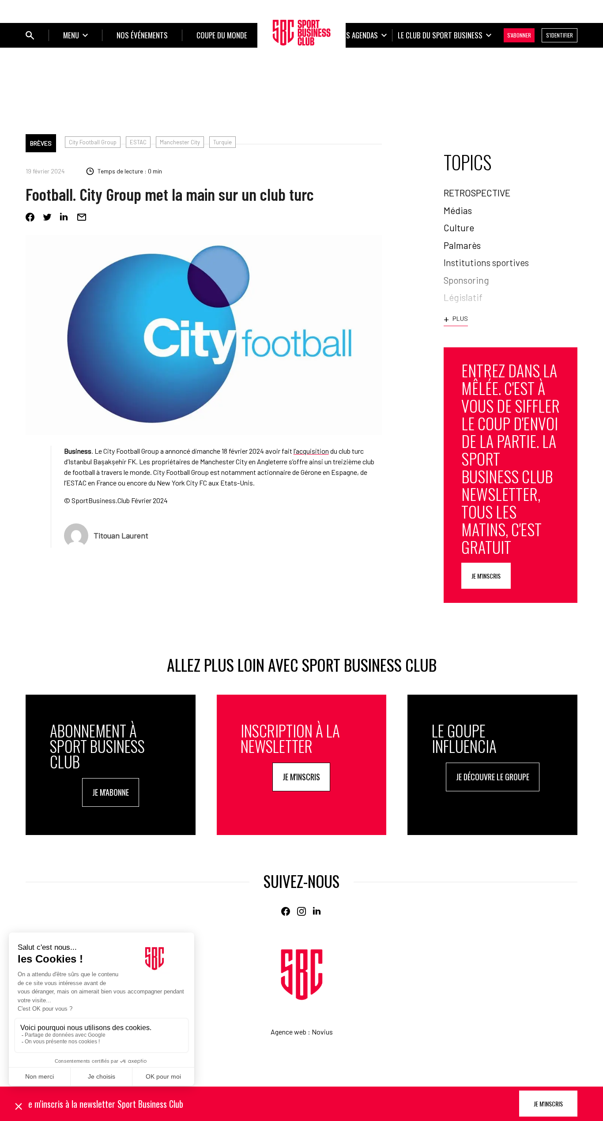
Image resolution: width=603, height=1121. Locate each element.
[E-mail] (81, 217)
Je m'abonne (110, 792)
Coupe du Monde (221, 35)
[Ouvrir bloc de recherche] (30, 35)
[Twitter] (47, 217)
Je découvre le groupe (492, 776)
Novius (322, 1031)
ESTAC (138, 142)
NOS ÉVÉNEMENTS (142, 35)
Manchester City (180, 142)
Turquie (222, 142)
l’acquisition (311, 451)
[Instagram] (301, 911)
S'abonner (519, 35)
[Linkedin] (64, 217)
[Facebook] (30, 217)
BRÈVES (41, 143)
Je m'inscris (486, 575)
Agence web (288, 1031)
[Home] (302, 974)
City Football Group (93, 142)
